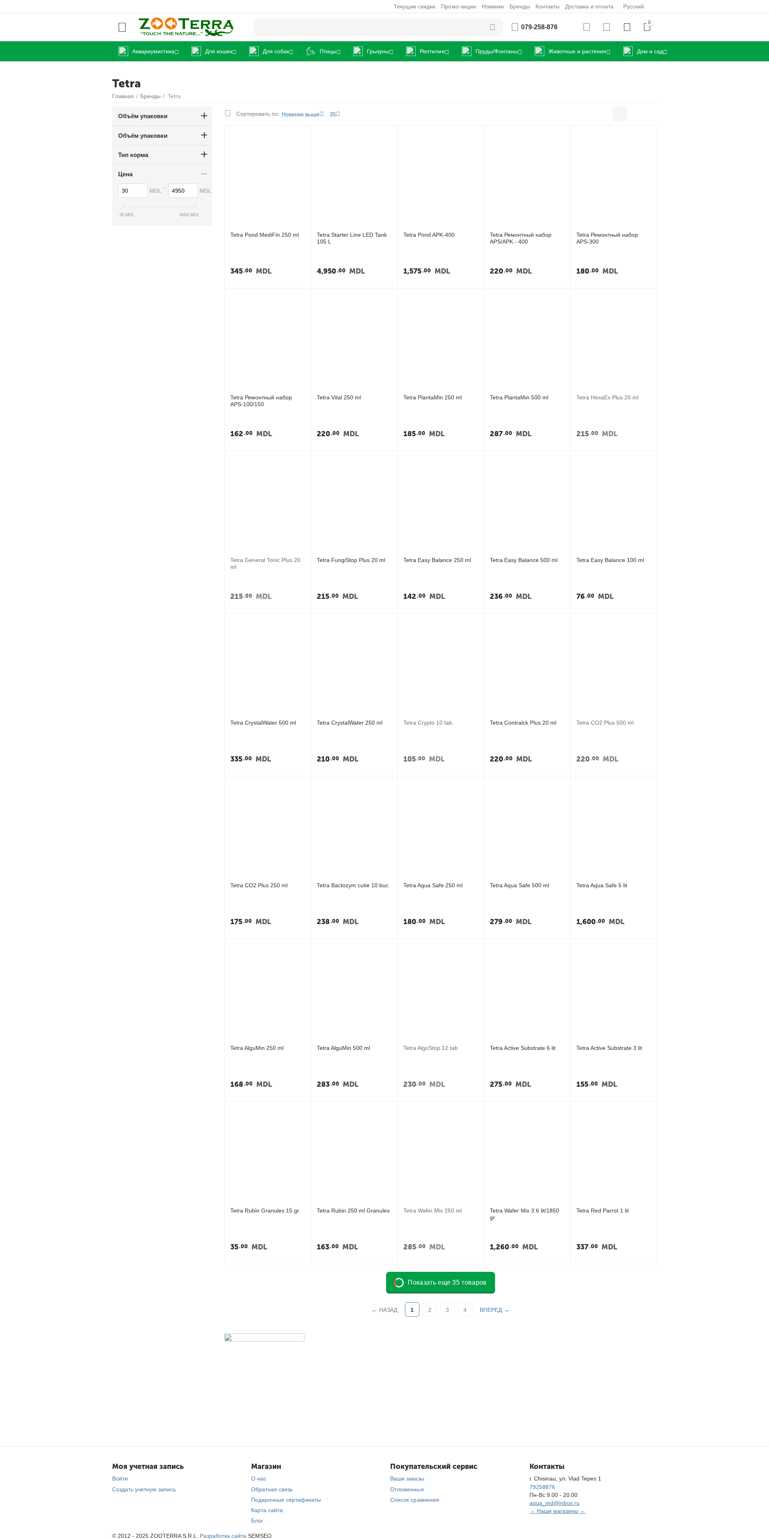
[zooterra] (186, 27)
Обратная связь (272, 1489)
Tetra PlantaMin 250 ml (432, 397)
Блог (257, 1520)
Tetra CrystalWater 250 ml (349, 722)
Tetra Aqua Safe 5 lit (601, 885)
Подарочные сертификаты (286, 1500)
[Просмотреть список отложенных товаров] (606, 27)
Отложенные (407, 1489)
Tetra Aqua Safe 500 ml (519, 885)
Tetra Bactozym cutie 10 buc (353, 885)
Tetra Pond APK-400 (429, 235)
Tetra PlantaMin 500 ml (519, 397)
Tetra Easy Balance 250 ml (437, 560)
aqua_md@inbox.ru (554, 1503)
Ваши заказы (407, 1478)
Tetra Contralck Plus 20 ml (523, 722)
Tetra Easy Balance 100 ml (610, 560)
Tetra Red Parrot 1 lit (602, 1210)
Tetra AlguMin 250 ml (257, 1048)
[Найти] (493, 27)
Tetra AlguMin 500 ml (343, 1048)
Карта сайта (267, 1510)
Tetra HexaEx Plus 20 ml (607, 397)
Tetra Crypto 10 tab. (428, 722)
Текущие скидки (414, 6)
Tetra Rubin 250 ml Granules (353, 1210)
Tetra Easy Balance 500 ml (524, 560)
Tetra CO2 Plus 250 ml (259, 885)
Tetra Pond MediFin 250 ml (264, 235)
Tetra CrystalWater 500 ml (263, 722)
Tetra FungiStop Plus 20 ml (351, 560)
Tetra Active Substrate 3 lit (609, 1048)
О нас (258, 1478)
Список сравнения (414, 1500)
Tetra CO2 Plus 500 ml (605, 722)
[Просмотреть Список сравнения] (586, 27)
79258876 (542, 1487)
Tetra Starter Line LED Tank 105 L (352, 238)
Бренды (519, 6)
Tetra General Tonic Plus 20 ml (265, 563)
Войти (120, 1478)
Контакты (547, 6)
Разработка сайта (223, 1536)
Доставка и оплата (589, 6)
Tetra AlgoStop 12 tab (430, 1048)
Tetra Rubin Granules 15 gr (264, 1210)
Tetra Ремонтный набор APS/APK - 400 (521, 238)
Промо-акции (458, 6)
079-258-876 (539, 27)
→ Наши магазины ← (557, 1511)
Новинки (493, 6)
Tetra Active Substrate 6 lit (523, 1048)
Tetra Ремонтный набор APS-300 (607, 238)
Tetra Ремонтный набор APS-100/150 (261, 400)
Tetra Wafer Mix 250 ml (432, 1210)
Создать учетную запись (144, 1489)
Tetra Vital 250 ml (339, 397)
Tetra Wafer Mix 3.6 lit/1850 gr (524, 1214)
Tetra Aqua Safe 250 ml (433, 885)
